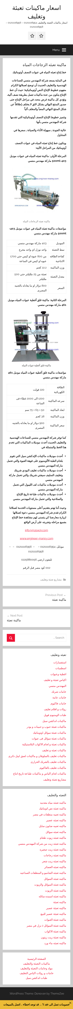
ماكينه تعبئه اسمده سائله (52, 896)
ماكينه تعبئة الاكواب (55, 931)
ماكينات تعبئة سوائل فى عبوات (49, 738)
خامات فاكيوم (58, 703)
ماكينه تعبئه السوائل (55, 878)
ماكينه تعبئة (59, 902)
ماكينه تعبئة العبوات (55, 919)
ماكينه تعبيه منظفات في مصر (49, 814)
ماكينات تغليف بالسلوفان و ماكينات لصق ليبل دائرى (37, 756)
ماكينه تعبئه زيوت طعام (53, 837)
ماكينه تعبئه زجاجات (55, 855)
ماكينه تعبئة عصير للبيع (53, 914)
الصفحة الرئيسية (36, 958)
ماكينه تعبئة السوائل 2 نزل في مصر (46, 925)
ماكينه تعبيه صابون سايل (52, 826)
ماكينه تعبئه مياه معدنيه (53, 802)
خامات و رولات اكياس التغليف (36, 973)
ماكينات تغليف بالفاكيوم (53, 767)
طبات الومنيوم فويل (55, 715)
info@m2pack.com (36, 530)
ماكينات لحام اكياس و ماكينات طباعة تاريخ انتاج (39, 773)
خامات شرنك (58, 691)
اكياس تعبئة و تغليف (55, 680)
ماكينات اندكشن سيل (54, 721)
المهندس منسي (57, 686)
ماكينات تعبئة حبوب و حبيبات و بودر (46, 726)
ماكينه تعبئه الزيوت (55, 890)
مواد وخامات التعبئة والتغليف (36, 968)
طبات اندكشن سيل (36, 977)
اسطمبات (60, 668)
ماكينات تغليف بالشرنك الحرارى (48, 761)
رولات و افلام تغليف (55, 709)
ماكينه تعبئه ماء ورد (55, 943)
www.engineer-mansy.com (36, 538)
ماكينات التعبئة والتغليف (36, 963)
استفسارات (59, 662)
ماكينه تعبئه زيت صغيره (53, 849)
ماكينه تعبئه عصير (56, 820)
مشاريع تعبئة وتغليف (51, 579)
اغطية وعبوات (58, 674)
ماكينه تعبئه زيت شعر (54, 861)
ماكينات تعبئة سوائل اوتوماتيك (49, 732)
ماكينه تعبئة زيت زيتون (53, 937)
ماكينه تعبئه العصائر (55, 867)
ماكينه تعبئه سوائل (56, 832)
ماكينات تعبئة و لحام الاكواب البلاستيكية (44, 744)
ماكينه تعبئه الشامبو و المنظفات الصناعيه (43, 872)
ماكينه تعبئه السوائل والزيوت (50, 884)
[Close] (70, 1003)
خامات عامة (59, 697)
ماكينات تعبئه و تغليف (54, 750)
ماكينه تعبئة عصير (56, 908)
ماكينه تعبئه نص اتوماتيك (52, 808)
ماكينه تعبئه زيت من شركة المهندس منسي (42, 843)
